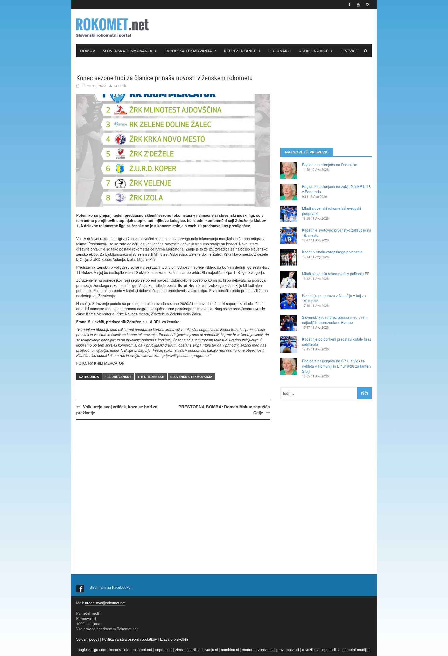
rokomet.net (142, 649)
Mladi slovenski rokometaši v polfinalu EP (335, 273)
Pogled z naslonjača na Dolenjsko (329, 164)
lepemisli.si (330, 649)
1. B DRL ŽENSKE (151, 376)
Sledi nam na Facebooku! (110, 587)
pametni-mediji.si (356, 649)
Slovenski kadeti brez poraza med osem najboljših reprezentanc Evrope (335, 320)
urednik (120, 85)
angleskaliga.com (92, 649)
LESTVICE (349, 50)
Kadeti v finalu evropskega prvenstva (332, 251)
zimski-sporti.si (187, 649)
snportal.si (163, 649)
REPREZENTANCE (240, 50)
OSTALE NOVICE (313, 50)
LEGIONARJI (279, 50)
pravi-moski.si (287, 649)
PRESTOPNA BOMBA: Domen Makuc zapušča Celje (224, 410)
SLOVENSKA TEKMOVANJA (127, 50)
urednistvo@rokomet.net (105, 602)
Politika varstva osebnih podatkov (129, 639)
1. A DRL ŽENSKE (118, 376)
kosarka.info (119, 649)
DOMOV (87, 50)
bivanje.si (210, 649)
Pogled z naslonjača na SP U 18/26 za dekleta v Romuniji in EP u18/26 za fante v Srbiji (336, 366)
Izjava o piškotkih (174, 639)
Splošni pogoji (87, 639)
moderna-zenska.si (257, 649)
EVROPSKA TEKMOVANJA (188, 50)
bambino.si (230, 649)
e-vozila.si (310, 649)
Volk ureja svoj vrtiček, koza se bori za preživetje (116, 410)
